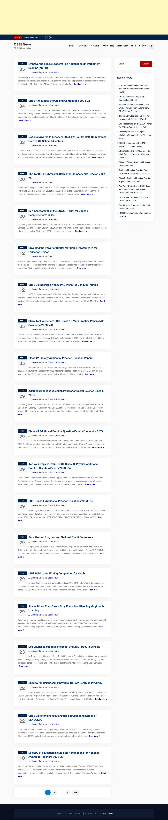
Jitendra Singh (37, 72)
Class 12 (51, 362)
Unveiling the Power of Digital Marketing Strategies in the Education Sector (135, 135)
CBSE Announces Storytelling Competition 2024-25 (59, 100)
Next (76, 792)
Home (72, 46)
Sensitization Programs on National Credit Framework (60, 537)
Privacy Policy (108, 46)
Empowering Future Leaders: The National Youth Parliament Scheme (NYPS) (134, 88)
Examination (122, 46)
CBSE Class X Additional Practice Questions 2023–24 (60, 501)
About (133, 46)
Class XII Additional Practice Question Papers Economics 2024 (65, 431)
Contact (142, 46)
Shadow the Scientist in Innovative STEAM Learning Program (65, 683)
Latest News (82, 46)
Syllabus (95, 46)
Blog (50, 182)
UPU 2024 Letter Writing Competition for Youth (56, 573)
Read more (79, 84)
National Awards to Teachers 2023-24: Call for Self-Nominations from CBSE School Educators (134, 107)
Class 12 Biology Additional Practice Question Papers (60, 358)
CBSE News (23, 44)
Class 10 (51, 329)
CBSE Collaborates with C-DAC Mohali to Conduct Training (63, 284)
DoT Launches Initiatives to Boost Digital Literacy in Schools (64, 646)
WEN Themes (107, 813)
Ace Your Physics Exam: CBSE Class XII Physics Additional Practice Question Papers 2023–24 (134, 189)
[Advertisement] (74, 17)
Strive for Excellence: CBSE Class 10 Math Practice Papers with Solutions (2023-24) (134, 154)
